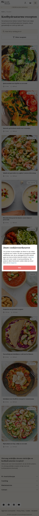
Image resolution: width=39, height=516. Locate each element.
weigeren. (13, 263)
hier (32, 257)
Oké (19, 268)
